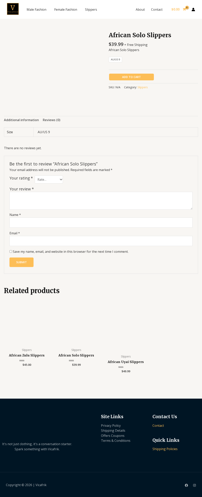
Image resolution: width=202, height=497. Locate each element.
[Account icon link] (193, 9)
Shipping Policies (165, 449)
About (140, 9)
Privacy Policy (111, 425)
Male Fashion (36, 9)
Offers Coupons (112, 435)
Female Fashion (65, 9)
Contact (157, 9)
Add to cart (131, 77)
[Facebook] (186, 485)
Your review (21, 189)
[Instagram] (194, 485)
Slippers (91, 9)
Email (14, 233)
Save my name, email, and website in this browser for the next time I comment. (70, 251)
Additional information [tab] (21, 120)
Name (15, 215)
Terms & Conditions (115, 440)
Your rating (21, 178)
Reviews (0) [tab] (51, 120)
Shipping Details (113, 430)
